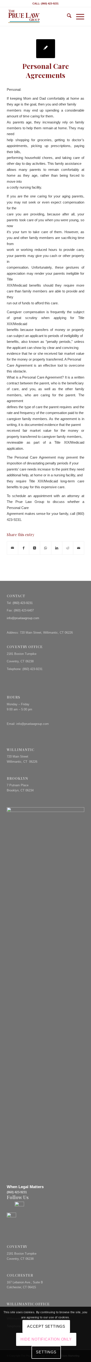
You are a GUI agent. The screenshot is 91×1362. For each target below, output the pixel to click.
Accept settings (46, 1326)
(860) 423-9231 (23, 603)
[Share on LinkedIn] (56, 547)
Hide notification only (46, 1339)
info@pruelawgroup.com (23, 618)
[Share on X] (34, 547)
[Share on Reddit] (67, 547)
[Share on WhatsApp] (45, 547)
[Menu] (77, 16)
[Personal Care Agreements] (45, 48)
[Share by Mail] (12, 547)
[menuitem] (66, 16)
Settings (46, 1352)
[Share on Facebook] (23, 547)
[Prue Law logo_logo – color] (38, 16)
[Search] (66, 16)
